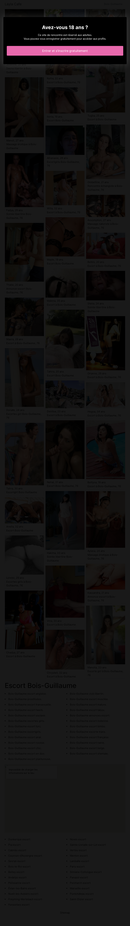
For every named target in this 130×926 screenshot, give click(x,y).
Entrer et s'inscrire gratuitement (65, 51)
